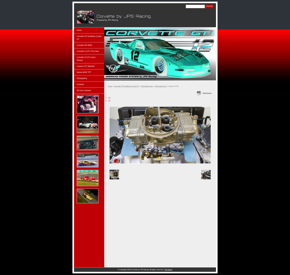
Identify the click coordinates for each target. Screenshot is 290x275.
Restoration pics (147, 86)
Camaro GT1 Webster (86, 66)
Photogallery (82, 78)
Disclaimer (168, 269)
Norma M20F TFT (84, 72)
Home (110, 86)
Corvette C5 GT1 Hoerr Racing (86, 58)
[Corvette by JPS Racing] (85, 17)
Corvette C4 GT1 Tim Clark (88, 51)
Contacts (80, 84)
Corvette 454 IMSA (84, 45)
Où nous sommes (84, 90)
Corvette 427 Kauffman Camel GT (126, 86)
